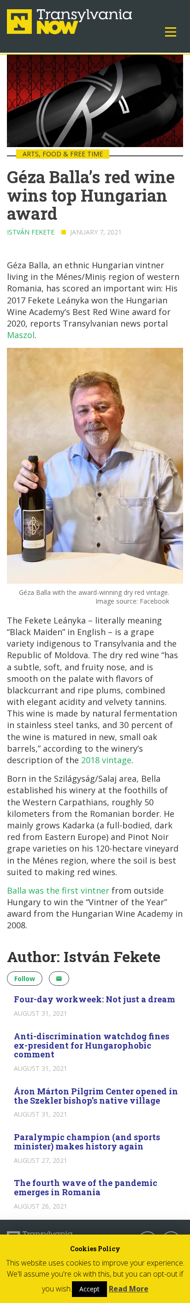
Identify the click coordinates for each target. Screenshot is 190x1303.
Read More (128, 1289)
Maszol (21, 334)
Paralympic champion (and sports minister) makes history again (87, 1141)
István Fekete (30, 232)
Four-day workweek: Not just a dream (94, 999)
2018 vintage (106, 760)
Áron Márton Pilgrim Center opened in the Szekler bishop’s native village (96, 1096)
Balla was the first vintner (58, 890)
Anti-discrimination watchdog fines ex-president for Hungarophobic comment (91, 1045)
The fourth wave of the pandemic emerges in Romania (85, 1187)
